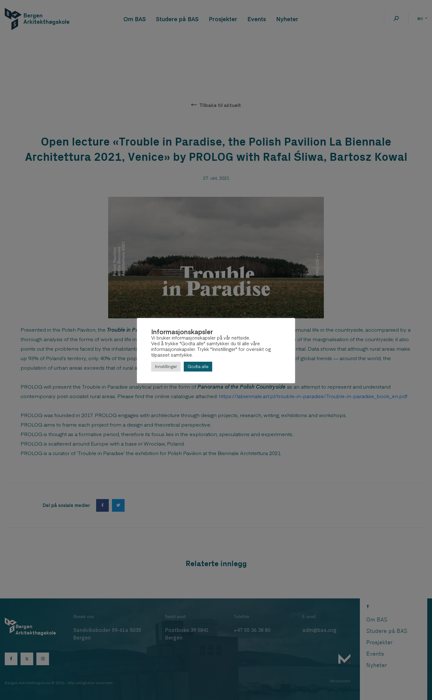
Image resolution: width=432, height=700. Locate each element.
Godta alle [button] (198, 366)
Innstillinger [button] (166, 366)
